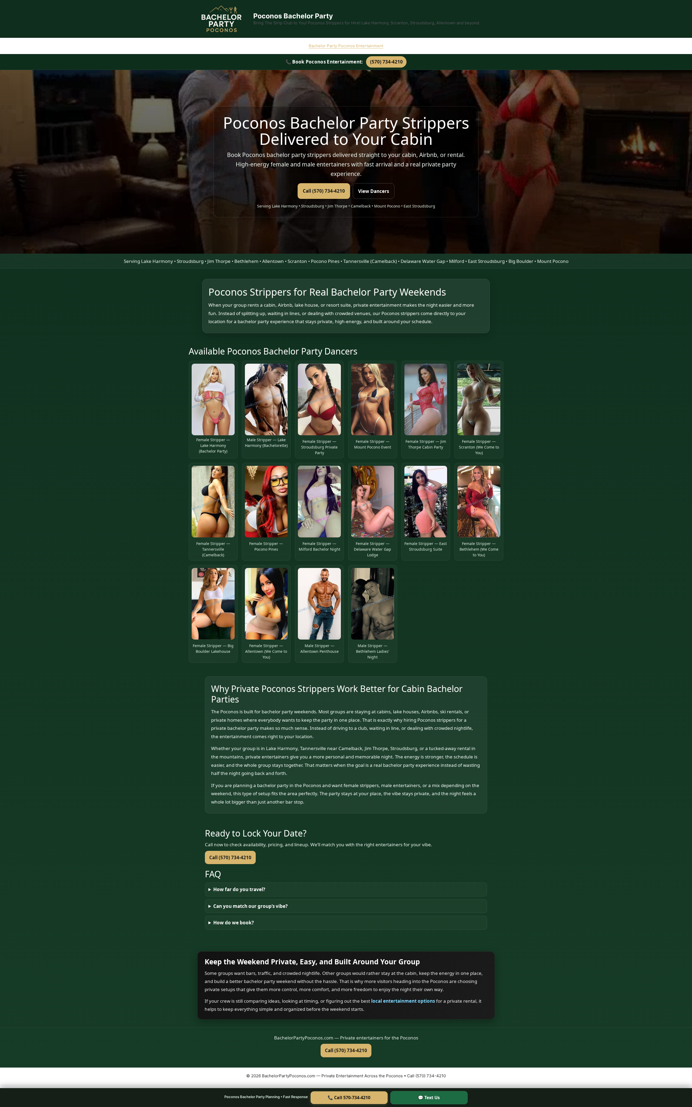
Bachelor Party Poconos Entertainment (346, 45)
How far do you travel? (239, 889)
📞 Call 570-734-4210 (349, 1098)
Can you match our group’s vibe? (250, 906)
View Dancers (373, 191)
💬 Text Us (429, 1098)
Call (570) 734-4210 (324, 191)
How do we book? (233, 922)
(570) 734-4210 (386, 62)
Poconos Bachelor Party (293, 16)
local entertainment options (403, 1001)
